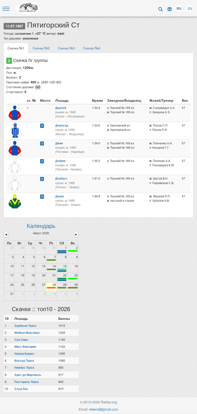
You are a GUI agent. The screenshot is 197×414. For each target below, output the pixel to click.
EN (190, 8)
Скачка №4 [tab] (91, 48)
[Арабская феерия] (51, 287)
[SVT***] (61, 278)
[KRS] (61, 269)
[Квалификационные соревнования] (61, 252)
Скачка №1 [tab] (16, 48)
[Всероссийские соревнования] (61, 251)
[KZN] (51, 260)
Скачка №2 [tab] (41, 48)
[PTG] (73, 251)
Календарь (41, 225)
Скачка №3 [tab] (66, 48)
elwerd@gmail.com (103, 409)
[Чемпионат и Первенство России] (61, 280)
